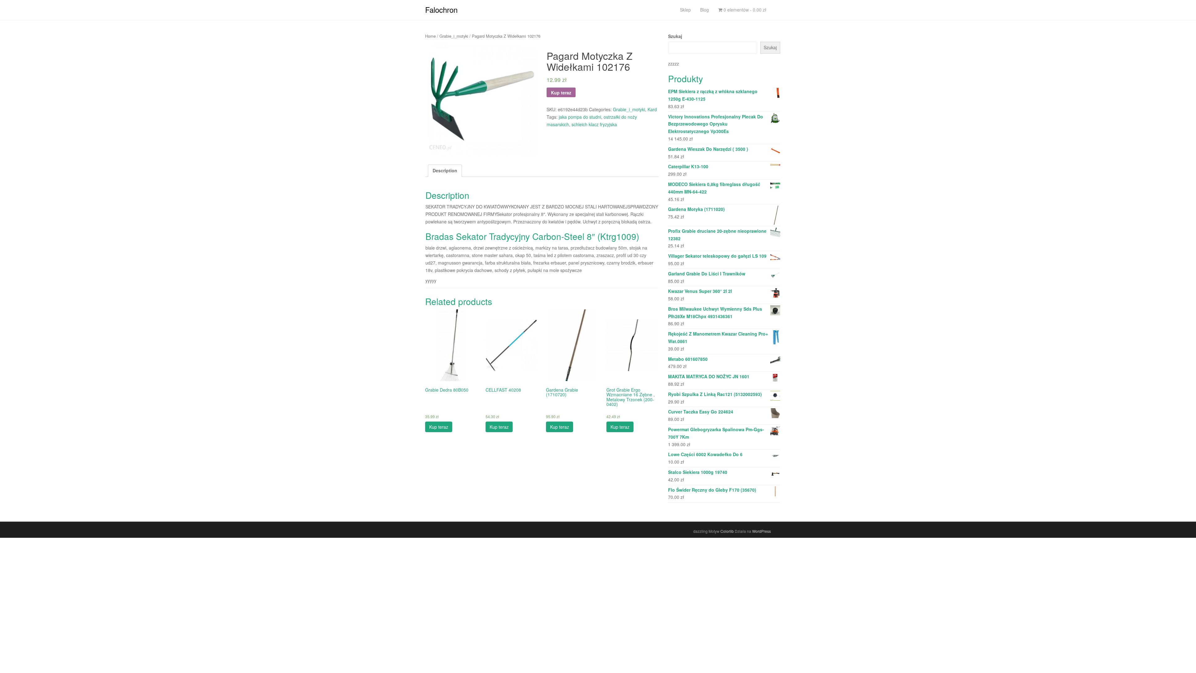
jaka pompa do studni (580, 117)
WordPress (761, 531)
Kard (652, 109)
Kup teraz (561, 92)
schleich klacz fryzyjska (594, 124)
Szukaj (675, 36)
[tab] (445, 171)
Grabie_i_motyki (453, 36)
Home (430, 36)
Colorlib (727, 531)
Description (445, 170)
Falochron (441, 9)
